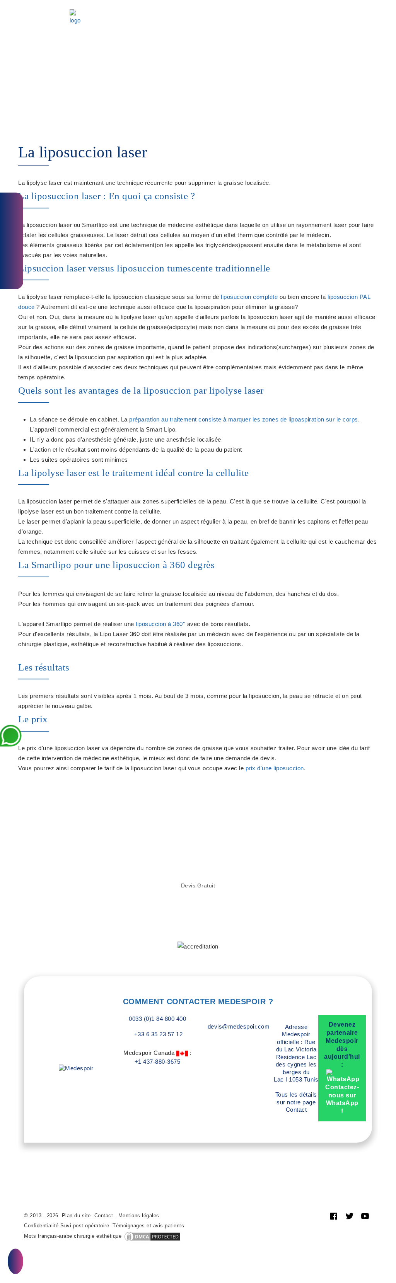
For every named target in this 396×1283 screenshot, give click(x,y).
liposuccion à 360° (160, 624)
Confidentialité (41, 1225)
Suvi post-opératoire (84, 1225)
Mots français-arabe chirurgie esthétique (72, 1236)
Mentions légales (138, 1215)
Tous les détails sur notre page (296, 1102)
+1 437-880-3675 (158, 1061)
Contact (148, 27)
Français (193, 27)
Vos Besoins (121, 7)
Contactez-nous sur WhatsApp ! (342, 1099)
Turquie (246, 7)
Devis (95, 17)
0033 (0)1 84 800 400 (157, 1018)
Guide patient (106, 27)
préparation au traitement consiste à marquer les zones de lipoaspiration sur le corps (243, 419)
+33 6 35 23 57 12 (157, 1034)
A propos (282, 7)
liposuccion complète (249, 296)
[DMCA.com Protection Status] (152, 1236)
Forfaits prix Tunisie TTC (187, 7)
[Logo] (75, 17)
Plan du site (76, 1215)
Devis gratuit (198, 885)
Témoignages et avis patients (148, 1225)
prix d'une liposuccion (275, 768)
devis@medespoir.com (239, 1026)
